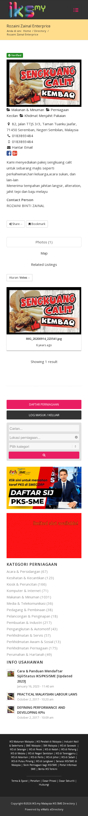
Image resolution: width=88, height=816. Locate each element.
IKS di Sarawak (68, 745)
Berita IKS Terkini (47, 769)
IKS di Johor (52, 757)
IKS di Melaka (18, 753)
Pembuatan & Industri (24, 622)
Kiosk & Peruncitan (22, 584)
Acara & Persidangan (23, 571)
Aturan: (18, 278)
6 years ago (44, 345)
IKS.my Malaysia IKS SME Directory (53, 803)
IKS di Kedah (51, 749)
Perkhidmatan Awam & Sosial (30, 641)
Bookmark (38, 224)
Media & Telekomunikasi (26, 603)
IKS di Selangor (18, 749)
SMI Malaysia (50, 745)
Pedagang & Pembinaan (26, 609)
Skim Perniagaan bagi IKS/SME (40, 765)
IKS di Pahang (68, 749)
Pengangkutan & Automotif (28, 628)
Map (44, 253)
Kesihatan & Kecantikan (25, 577)
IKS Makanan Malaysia (21, 741)
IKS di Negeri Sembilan (40, 753)
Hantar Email (22, 147)
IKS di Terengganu (66, 753)
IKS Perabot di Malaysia (48, 741)
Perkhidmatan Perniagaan (27, 648)
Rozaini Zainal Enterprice (28, 26)
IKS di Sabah (68, 757)
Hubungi (44, 784)
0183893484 (22, 135)
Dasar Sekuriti (67, 780)
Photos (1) (44, 242)
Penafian (35, 780)
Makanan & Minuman (27, 109)
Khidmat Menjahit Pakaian (44, 115)
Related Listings (44, 264)
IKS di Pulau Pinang (22, 761)
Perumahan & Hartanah (25, 654)
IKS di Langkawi (44, 761)
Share (15, 224)
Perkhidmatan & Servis (25, 635)
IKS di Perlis (37, 757)
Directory (40, 31)
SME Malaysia (33, 745)
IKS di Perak (35, 749)
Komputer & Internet (24, 590)
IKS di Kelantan (19, 757)
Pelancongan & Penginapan (28, 616)
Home (27, 31)
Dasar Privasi (49, 780)
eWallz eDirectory (52, 809)
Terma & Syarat (19, 780)
